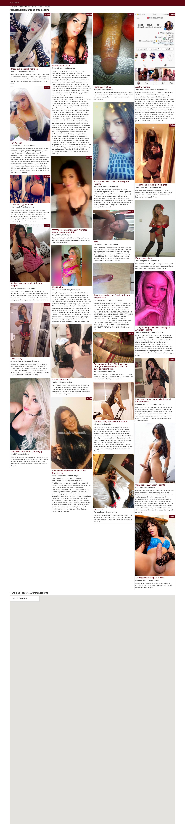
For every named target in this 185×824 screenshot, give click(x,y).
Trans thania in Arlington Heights (151, 185)
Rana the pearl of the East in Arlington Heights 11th (112, 296)
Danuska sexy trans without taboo (110, 421)
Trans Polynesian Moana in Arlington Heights (111, 182)
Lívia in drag (16, 358)
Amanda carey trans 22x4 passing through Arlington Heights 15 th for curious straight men (111, 366)
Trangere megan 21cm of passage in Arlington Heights (152, 328)
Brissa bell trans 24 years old (24, 69)
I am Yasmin (16, 143)
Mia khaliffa (57, 287)
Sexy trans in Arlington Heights (150, 485)
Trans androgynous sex (22, 204)
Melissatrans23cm (61, 65)
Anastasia (98, 509)
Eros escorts (14, 6)
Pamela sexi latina (102, 87)
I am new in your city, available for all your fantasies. (153, 400)
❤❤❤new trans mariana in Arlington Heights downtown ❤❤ (69, 231)
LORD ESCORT (15, 3)
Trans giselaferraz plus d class (149, 577)
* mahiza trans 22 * (61, 379)
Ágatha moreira (142, 87)
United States (25, 6)
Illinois (34, 6)
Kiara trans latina (143, 258)
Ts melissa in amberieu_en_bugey (26, 451)
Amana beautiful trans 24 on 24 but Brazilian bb (69, 471)
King (96, 241)
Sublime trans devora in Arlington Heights (26, 284)
